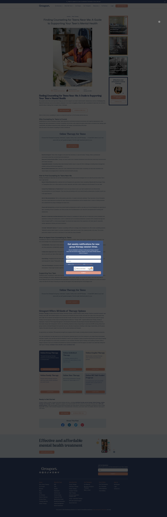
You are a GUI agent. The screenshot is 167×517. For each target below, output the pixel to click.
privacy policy (88, 264)
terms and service (78, 264)
